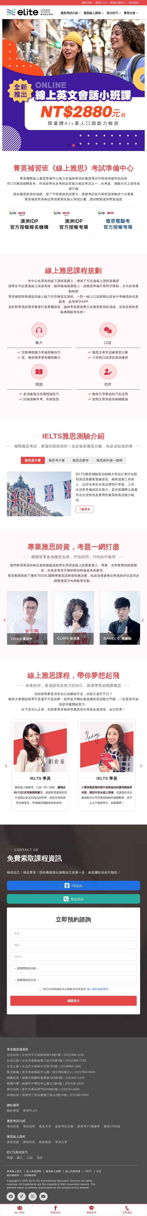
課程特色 (29, 1142)
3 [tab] (78, 145)
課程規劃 (13, 1142)
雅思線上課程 (92, 13)
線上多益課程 (33, 1171)
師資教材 (45, 1142)
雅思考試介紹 (69, 13)
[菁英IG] (32, 1196)
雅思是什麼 (33, 460)
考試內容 (13, 1126)
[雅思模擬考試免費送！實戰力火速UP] (73, 85)
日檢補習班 (30, 1175)
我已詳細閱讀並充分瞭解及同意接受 (75, 989)
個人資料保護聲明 (97, 989)
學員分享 (61, 1142)
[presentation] (5, 620)
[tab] (33, 460)
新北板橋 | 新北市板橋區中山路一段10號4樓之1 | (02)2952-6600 (51, 1072)
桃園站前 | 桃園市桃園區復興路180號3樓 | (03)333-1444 (45, 1077)
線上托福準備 (72, 1171)
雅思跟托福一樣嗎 (109, 460)
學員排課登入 (117, 2)
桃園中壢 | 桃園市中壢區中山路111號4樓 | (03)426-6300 (45, 1083)
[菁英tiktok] (21, 1196)
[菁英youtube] (43, 1196)
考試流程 (29, 1126)
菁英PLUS (101, 2)
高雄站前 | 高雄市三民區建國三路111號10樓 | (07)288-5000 (48, 1095)
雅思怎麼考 (81, 460)
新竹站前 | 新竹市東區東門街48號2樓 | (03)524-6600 (43, 1089)
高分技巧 (112, 13)
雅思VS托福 (112, 1126)
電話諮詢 (77, 899)
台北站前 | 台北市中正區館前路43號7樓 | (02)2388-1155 (45, 1054)
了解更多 (84, 509)
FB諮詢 (77, 885)
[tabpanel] (73, 85)
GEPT (88, 1171)
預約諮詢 (134, 2)
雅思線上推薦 (53, 1171)
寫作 (40, 1157)
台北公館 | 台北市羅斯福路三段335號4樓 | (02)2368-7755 (46, 1060)
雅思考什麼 (57, 460)
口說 (30, 1157)
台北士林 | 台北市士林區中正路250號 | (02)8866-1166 (44, 1066)
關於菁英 (87, 2)
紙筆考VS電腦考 (88, 1126)
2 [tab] (73, 145)
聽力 (20, 1157)
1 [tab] (69, 145)
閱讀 (10, 1157)
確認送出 (73, 1000)
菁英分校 (129, 13)
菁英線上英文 (14, 1171)
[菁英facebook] (11, 1196)
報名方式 (45, 1126)
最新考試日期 (64, 1126)
